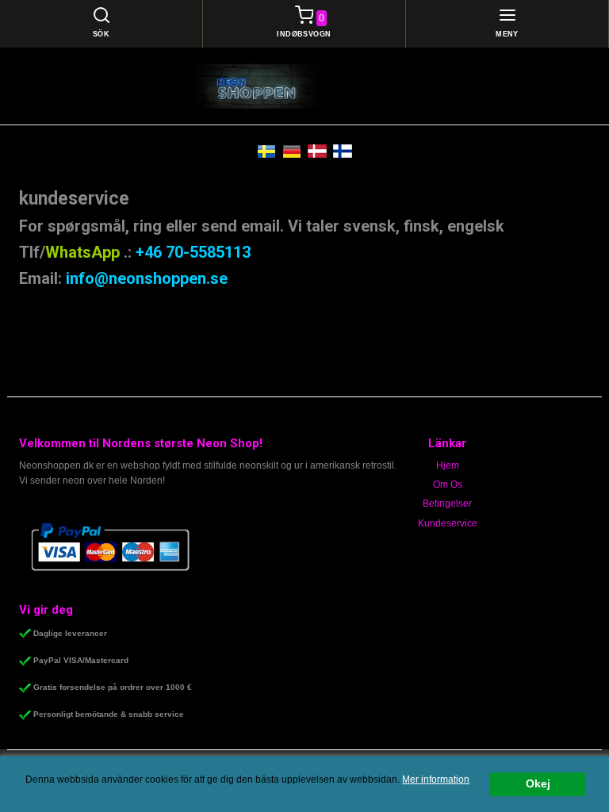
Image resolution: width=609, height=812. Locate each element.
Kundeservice (447, 523)
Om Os (447, 484)
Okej (538, 784)
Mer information (435, 779)
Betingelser (447, 503)
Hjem (447, 465)
